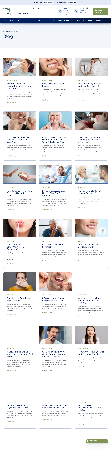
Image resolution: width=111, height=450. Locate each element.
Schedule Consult (98, 11)
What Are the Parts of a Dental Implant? (89, 246)
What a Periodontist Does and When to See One (54, 406)
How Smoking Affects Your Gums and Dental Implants (20, 193)
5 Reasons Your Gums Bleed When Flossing (53, 299)
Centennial (30, 9)
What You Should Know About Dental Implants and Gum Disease (53, 354)
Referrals (80, 20)
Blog (90, 20)
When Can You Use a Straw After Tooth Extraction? (17, 247)
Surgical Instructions (61, 20)
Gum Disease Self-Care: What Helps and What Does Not (18, 139)
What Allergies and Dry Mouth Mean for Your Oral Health (20, 354)
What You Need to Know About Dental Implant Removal (89, 300)
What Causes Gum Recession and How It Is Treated (89, 407)
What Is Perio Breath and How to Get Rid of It (19, 299)
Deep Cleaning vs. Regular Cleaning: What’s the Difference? (91, 139)
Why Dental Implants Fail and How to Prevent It (90, 85)
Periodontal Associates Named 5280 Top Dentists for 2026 (54, 193)
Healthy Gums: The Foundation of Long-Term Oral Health (19, 86)
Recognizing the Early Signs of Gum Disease (17, 406)
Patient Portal (43, 9)
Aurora (19, 9)
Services (7, 20)
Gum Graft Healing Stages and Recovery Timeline (91, 353)
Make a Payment (23, 13)
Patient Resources (39, 20)
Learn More (48, 2)
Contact (99, 20)
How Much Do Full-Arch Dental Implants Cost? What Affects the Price (54, 139)
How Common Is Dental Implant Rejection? (89, 192)
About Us (21, 20)
